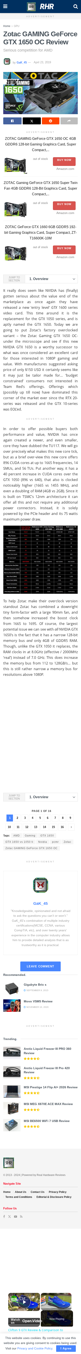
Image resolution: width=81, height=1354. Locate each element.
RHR (47, 6)
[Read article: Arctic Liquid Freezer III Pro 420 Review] (12, 1072)
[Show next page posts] (71, 827)
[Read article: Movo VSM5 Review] (12, 1005)
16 (62, 827)
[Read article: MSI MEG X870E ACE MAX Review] (12, 1108)
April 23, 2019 (42, 62)
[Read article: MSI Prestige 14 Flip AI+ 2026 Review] (12, 1091)
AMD (16, 835)
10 (9, 827)
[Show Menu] (5, 6)
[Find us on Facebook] (4, 1216)
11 (18, 827)
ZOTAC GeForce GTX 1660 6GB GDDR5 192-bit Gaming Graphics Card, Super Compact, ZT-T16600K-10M (40, 232)
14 (44, 827)
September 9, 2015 (37, 990)
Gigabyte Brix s (35, 984)
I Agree (65, 1348)
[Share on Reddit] (50, 120)
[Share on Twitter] (32, 120)
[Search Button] (75, 6)
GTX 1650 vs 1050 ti (19, 841)
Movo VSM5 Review (38, 1001)
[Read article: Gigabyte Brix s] (12, 989)
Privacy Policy (58, 1192)
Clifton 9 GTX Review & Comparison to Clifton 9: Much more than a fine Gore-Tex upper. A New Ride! (24, 1298)
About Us (20, 1192)
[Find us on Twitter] (9, 1216)
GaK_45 (22, 62)
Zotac (67, 841)
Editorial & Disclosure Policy (54, 1197)
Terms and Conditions (18, 1197)
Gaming (30, 835)
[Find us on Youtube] (15, 1216)
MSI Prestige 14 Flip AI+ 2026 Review (51, 1087)
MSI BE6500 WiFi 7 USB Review (47, 1121)
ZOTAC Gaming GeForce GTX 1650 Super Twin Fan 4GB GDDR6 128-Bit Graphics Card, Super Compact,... (41, 188)
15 (53, 827)
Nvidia (42, 841)
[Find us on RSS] (21, 1216)
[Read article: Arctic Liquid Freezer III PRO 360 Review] (12, 1053)
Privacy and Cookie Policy (34, 1348)
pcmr (55, 841)
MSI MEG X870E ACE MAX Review (48, 1104)
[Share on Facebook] (12, 120)
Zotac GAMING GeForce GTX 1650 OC (31, 848)
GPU (16, 26)
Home (6, 26)
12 (26, 827)
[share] (33, 1297)
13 (35, 827)
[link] (14, 1299)
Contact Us (37, 1192)
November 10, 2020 (37, 1007)
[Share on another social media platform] (69, 120)
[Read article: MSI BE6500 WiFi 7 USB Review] (12, 1125)
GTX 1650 (47, 835)
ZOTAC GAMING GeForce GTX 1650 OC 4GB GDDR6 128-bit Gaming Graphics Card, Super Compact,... (40, 144)
